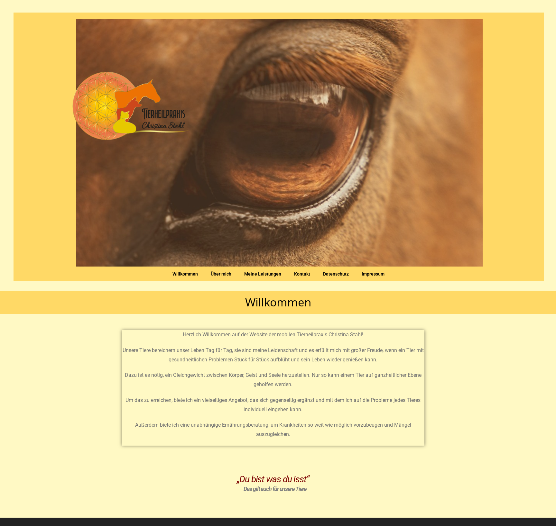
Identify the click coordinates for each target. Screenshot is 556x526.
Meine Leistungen (262, 274)
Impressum (373, 274)
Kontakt (302, 274)
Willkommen (185, 274)
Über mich (221, 274)
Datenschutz (336, 274)
